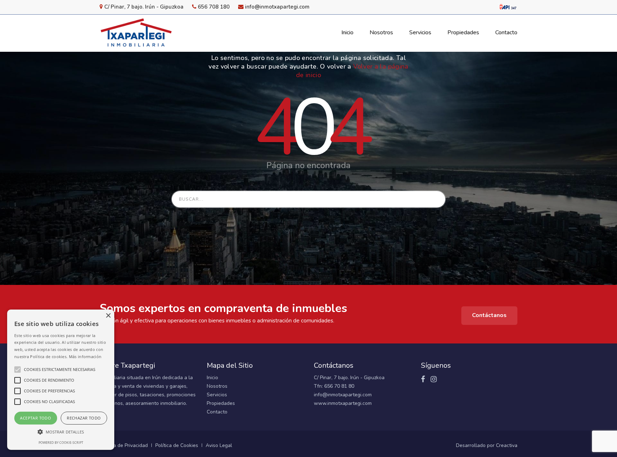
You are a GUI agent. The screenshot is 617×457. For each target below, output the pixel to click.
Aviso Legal (219, 445)
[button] (60, 432)
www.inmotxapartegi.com (343, 403)
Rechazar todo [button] (84, 418)
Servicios (217, 394)
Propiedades (221, 403)
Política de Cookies (176, 445)
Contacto (217, 411)
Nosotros (217, 386)
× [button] (108, 315)
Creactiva (506, 445)
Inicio (212, 377)
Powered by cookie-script (61, 442)
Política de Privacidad (124, 445)
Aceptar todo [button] (35, 418)
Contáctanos (489, 315)
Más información (85, 356)
